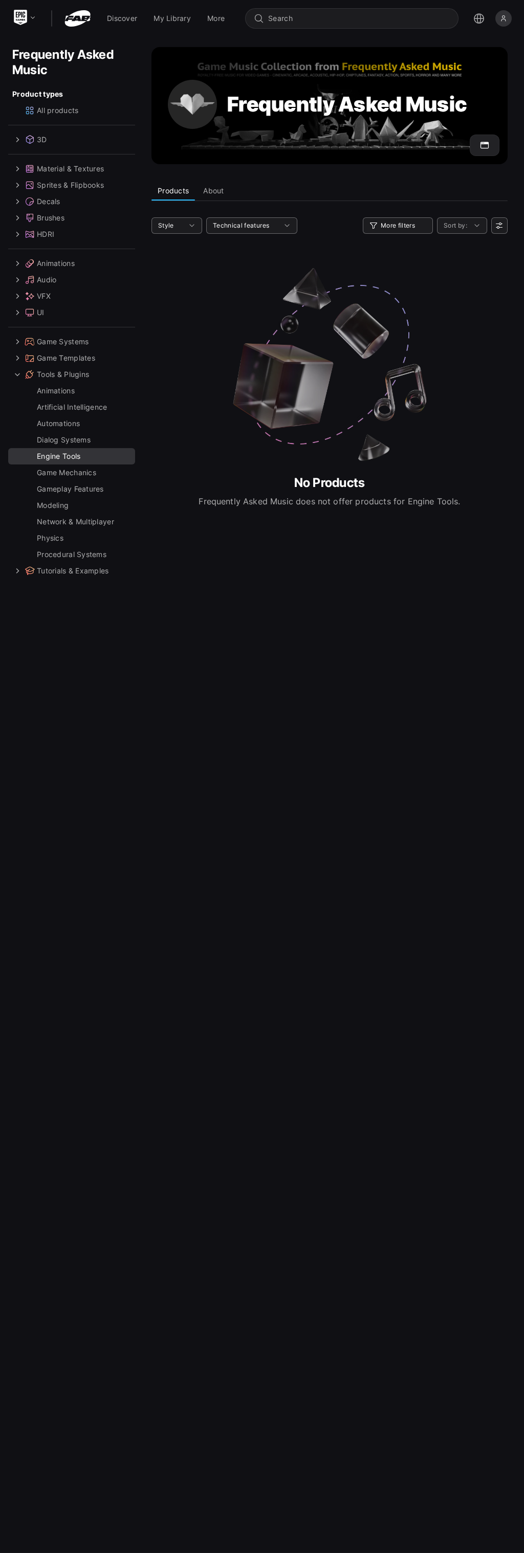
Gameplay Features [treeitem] (70, 488)
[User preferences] (499, 225)
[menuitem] (122, 18)
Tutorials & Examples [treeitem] (73, 570)
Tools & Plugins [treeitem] (63, 374)
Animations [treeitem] (56, 263)
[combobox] (359, 18)
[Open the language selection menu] (479, 18)
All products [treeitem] (57, 110)
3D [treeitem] (42, 139)
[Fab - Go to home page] (77, 18)
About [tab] (213, 190)
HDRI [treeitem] (45, 234)
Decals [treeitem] (48, 201)
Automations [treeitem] (58, 423)
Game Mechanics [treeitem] (66, 472)
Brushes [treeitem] (50, 217)
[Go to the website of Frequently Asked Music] (484, 145)
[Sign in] (503, 18)
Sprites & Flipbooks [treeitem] (70, 185)
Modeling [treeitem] (53, 505)
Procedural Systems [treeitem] (71, 554)
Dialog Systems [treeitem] (64, 439)
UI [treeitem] (41, 312)
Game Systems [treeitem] (63, 341)
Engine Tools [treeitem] (58, 456)
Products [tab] (173, 190)
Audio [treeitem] (46, 279)
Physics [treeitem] (50, 538)
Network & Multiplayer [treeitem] (75, 521)
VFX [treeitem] (44, 296)
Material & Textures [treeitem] (70, 168)
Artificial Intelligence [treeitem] (72, 407)
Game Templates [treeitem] (66, 357)
